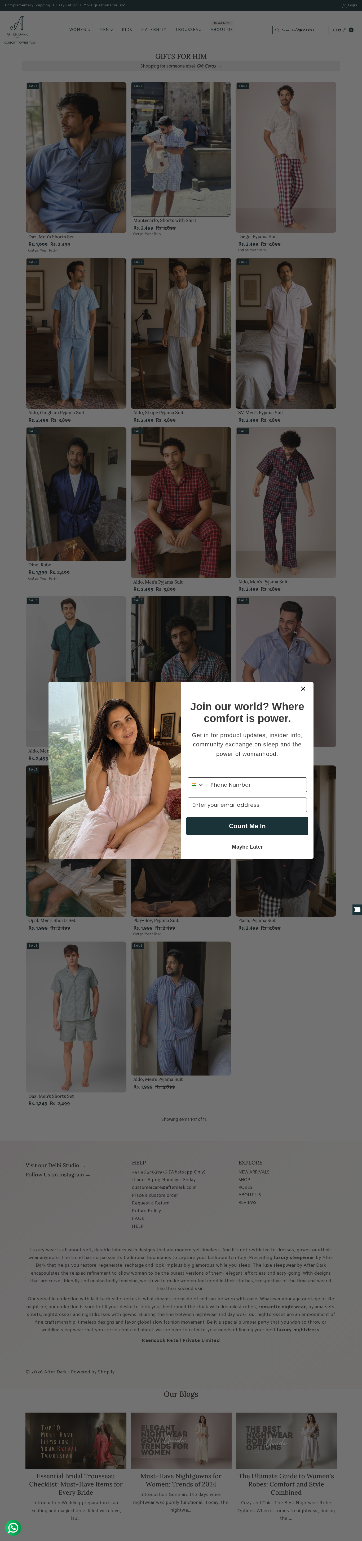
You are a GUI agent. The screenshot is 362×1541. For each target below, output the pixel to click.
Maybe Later (247, 847)
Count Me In (247, 826)
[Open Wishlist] (357, 909)
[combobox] (198, 785)
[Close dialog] (303, 688)
